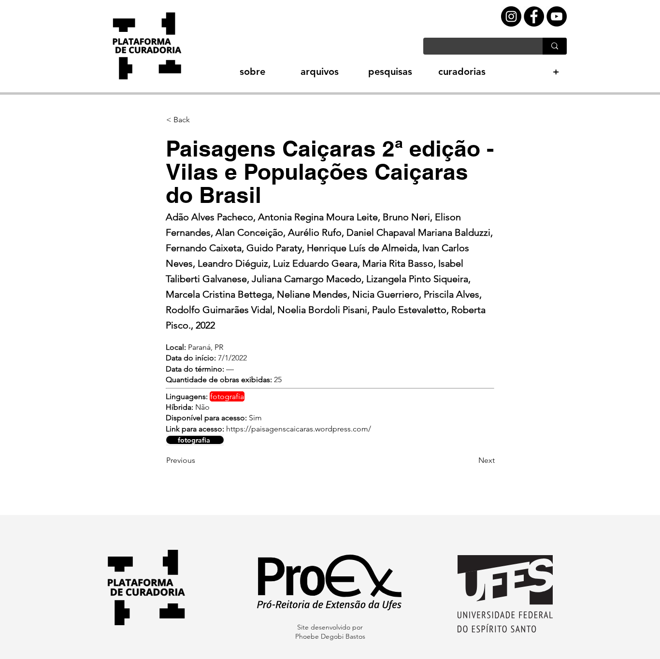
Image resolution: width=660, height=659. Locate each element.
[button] (236, 71)
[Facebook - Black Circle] (534, 16)
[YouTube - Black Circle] (556, 16)
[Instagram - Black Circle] (511, 16)
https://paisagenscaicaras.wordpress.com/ (298, 428)
